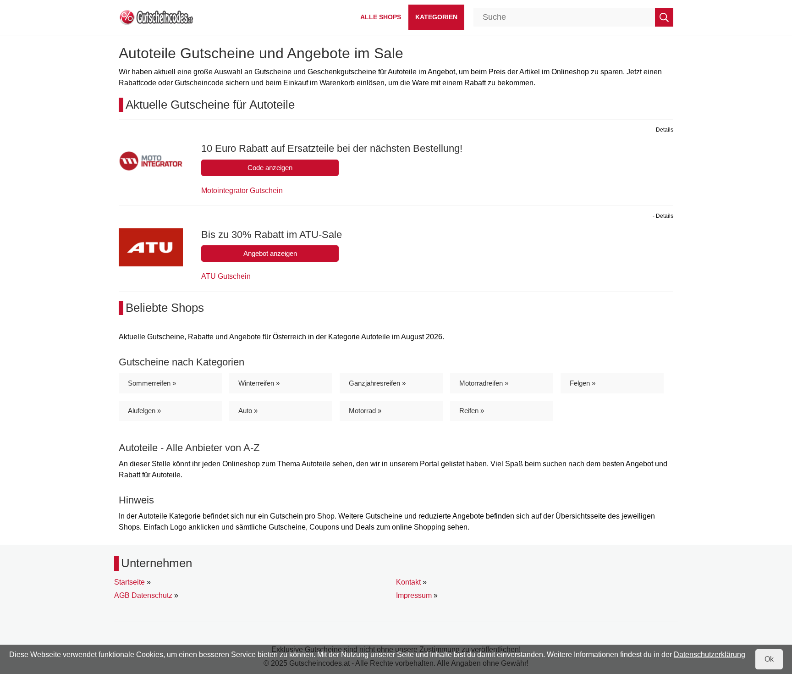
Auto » (248, 410)
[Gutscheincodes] (156, 17)
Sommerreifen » (152, 383)
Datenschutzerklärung (709, 654)
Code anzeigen (270, 167)
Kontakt (408, 582)
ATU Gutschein (226, 276)
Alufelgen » (144, 410)
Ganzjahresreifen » (377, 383)
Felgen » (582, 383)
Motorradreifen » (483, 383)
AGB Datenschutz (143, 595)
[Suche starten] (664, 17)
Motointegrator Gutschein (242, 190)
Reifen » (471, 410)
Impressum (414, 595)
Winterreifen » (259, 383)
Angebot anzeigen (270, 253)
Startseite (129, 582)
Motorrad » (365, 410)
